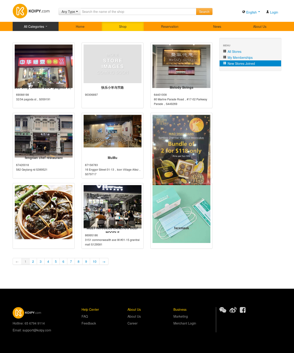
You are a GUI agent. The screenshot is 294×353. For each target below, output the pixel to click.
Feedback (89, 323)
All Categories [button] (34, 26)
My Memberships (240, 57)
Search (204, 11)
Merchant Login (184, 323)
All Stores (234, 51)
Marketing (180, 316)
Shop (123, 26)
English (251, 12)
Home (80, 26)
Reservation (169, 26)
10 (94, 261)
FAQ (85, 316)
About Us (259, 26)
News (217, 26)
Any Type (69, 11)
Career (132, 323)
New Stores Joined (241, 63)
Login (273, 12)
